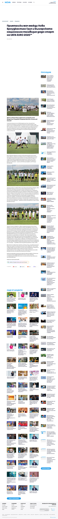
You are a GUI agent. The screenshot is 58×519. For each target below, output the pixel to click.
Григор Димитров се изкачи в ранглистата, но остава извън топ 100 (51, 371)
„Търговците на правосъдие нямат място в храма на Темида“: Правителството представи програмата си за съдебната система (51, 240)
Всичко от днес (4, 506)
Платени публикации (4, 515)
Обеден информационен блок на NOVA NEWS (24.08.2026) (51, 273)
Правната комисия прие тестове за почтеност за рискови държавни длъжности (51, 265)
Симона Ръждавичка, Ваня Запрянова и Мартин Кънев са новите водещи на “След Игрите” (11, 455)
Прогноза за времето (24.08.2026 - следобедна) (51, 153)
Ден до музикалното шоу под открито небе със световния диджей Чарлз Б (34, 378)
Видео (3, 509)
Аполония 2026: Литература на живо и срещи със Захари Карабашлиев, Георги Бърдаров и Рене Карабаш (22, 312)
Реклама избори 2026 (7, 514)
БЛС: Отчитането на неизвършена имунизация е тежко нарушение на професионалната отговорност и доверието (51, 281)
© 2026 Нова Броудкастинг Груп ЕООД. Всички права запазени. (9, 517)
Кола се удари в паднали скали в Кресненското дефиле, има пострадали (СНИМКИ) (50, 78)
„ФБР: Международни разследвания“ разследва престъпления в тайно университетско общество (11, 443)
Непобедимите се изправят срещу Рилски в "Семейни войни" (22, 493)
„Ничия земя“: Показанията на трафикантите (21, 402)
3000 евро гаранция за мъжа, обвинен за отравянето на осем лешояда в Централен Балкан (51, 451)
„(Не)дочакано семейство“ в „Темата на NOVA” (34, 389)
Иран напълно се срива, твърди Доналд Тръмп (50, 193)
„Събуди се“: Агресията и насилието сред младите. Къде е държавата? (10, 390)
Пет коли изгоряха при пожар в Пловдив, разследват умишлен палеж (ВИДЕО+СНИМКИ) (51, 434)
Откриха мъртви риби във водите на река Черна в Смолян (51, 86)
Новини (14, 2)
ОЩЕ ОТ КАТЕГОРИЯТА (14, 498)
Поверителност (37, 514)
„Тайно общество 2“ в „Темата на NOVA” (11, 377)
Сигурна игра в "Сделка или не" (10, 337)
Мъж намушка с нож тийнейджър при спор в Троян (51, 349)
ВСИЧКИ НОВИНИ (46, 468)
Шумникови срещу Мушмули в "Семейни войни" (22, 337)
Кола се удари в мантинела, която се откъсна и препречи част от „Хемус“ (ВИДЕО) (51, 160)
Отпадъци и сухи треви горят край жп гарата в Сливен (51, 137)
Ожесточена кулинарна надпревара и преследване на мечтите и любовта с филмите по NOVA (11, 366)
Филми (22, 509)
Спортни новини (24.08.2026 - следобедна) (50, 167)
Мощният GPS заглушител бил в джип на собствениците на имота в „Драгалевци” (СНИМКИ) (51, 208)
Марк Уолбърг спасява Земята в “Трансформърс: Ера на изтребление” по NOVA (34, 365)
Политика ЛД (41, 514)
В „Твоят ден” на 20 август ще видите (33, 467)
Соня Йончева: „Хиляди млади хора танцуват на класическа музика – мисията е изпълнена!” (11, 325)
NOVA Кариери (32, 506)
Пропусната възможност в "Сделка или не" (10, 492)
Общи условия (32, 514)
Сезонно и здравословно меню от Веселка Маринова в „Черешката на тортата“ (34, 455)
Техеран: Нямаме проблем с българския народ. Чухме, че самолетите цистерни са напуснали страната (51, 297)
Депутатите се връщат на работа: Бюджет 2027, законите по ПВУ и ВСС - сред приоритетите (51, 418)
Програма (19, 2)
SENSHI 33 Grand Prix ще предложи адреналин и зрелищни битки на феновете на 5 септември (34, 415)
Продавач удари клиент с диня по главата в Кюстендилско (50, 356)
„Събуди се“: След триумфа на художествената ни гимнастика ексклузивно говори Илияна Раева (22, 352)
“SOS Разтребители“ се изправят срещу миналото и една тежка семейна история (34, 351)
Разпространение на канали (14, 514)
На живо (30, 2)
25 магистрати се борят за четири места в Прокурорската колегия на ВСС (50, 122)
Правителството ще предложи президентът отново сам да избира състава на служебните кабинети (51, 219)
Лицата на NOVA (14, 506)
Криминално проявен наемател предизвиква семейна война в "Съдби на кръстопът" (11, 403)
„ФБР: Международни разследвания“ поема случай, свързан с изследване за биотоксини (22, 455)
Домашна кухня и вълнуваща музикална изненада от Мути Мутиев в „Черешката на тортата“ (34, 429)
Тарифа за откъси (21, 514)
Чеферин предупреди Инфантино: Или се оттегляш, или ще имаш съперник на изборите (51, 314)
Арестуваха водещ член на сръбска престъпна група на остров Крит (51, 107)
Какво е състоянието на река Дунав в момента (51, 289)
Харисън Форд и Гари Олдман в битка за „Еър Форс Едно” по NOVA (34, 403)
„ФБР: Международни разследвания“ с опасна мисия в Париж (22, 479)
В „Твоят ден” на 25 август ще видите (22, 299)
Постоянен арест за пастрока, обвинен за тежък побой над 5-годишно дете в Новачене (51, 249)
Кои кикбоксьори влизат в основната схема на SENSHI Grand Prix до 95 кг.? (22, 390)
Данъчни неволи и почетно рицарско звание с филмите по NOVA (22, 415)
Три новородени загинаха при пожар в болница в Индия (51, 337)
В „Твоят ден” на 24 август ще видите (10, 350)
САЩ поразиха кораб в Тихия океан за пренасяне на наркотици (51, 187)
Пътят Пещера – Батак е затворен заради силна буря (50, 100)
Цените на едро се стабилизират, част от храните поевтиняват (51, 426)
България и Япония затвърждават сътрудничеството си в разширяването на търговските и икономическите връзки (51, 229)
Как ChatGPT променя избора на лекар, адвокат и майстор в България (51, 180)
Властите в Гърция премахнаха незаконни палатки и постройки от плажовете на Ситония (51, 460)
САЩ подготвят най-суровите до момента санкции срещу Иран (51, 403)
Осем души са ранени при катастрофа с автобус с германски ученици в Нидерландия (51, 388)
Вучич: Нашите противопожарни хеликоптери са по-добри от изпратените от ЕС (51, 93)
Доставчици (25, 514)
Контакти (28, 514)
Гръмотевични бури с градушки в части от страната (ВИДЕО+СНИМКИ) (51, 200)
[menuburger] (2, 2)
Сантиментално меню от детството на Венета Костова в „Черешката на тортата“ (34, 480)
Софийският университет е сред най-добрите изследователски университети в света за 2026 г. (51, 145)
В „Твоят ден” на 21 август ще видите (33, 441)
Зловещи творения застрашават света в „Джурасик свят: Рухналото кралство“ (22, 365)
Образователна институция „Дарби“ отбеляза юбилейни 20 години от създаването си (22, 442)
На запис (25, 2)
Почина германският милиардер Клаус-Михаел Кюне (51, 321)
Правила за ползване (45, 514)
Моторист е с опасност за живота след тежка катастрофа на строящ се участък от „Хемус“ (51, 443)
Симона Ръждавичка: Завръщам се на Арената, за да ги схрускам (11, 311)
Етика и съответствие (52, 514)
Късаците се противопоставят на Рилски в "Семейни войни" (22, 468)
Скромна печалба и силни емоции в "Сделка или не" (11, 467)
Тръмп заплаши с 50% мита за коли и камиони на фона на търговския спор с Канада (51, 130)
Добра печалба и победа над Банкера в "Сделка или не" (11, 428)
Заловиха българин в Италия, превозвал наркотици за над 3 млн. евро (51, 396)
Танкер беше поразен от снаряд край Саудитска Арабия (51, 343)
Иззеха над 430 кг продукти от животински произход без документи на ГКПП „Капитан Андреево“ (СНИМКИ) (51, 329)
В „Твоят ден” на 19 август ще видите (33, 492)
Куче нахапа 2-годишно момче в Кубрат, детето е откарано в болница (51, 306)
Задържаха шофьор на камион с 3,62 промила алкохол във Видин (51, 410)
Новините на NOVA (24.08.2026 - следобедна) (50, 173)
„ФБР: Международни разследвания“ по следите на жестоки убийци (34, 325)
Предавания (23, 506)
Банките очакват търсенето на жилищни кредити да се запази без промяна (51, 363)
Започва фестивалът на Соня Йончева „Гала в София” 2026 (22, 378)
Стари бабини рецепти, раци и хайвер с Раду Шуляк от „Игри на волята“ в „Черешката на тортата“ (34, 339)
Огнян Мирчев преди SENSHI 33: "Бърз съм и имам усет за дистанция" (34, 300)
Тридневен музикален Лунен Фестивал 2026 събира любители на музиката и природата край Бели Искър (11, 480)
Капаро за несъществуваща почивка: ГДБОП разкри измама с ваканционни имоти (51, 114)
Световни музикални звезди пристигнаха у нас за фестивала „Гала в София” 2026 (22, 325)
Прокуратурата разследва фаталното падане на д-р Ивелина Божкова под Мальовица (51, 379)
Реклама (3, 514)
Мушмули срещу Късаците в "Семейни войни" (22, 428)
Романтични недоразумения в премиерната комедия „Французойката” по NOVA (11, 416)
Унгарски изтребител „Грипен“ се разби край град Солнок (51, 257)
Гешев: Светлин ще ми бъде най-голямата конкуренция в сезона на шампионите (11, 300)
